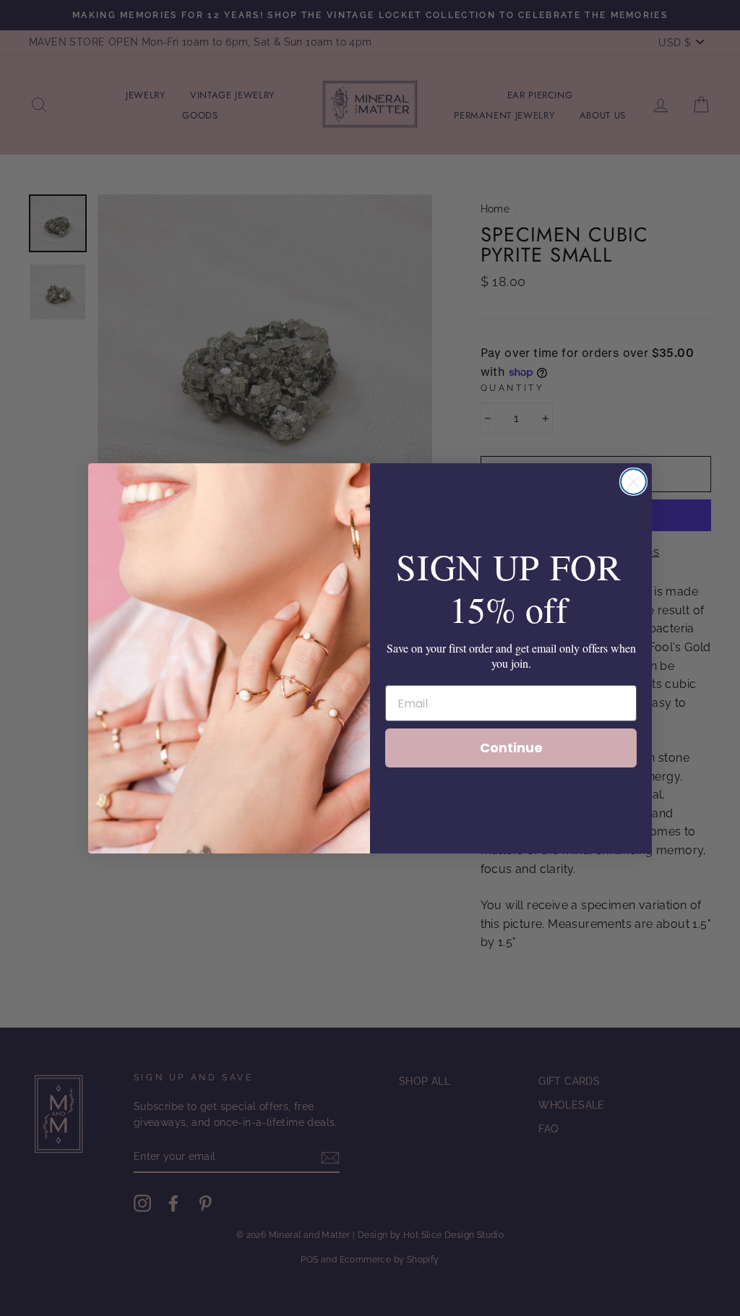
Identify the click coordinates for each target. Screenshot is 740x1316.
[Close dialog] (633, 481)
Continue (511, 748)
